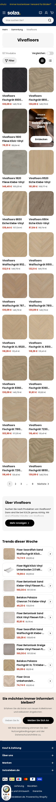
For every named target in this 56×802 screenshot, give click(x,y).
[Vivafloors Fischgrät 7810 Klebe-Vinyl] (14, 409)
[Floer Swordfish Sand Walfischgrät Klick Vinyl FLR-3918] (9, 554)
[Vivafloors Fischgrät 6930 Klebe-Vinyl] (14, 80)
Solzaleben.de (17, 796)
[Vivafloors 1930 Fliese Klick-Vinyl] (14, 121)
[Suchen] (49, 20)
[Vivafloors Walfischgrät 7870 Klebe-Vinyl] (14, 285)
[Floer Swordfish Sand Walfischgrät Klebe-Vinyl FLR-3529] (9, 633)
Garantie (37, 791)
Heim (5, 29)
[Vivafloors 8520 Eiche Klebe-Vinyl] (41, 162)
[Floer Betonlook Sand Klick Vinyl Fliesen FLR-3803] (9, 617)
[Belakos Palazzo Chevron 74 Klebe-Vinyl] (9, 601)
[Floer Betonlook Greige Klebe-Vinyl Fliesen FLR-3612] (9, 649)
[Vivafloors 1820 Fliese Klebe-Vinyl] (14, 162)
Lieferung (19, 785)
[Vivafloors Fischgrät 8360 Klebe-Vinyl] (14, 368)
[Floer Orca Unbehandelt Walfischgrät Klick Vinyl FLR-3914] (9, 681)
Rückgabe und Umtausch (15, 791)
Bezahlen (32, 785)
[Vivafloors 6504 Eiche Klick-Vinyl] (41, 203)
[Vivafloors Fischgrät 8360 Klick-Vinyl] (41, 368)
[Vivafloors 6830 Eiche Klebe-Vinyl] (14, 203)
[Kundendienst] (40, 12)
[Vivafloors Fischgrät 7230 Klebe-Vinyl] (41, 409)
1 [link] (9, 483)
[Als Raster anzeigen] (42, 60)
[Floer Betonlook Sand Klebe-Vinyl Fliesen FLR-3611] (9, 585)
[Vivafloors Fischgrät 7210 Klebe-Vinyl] (14, 450)
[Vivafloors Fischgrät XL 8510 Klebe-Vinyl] (41, 327)
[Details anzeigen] (50, 554)
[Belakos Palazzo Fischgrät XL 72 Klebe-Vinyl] (9, 665)
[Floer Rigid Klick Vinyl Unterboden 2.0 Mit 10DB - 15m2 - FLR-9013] (9, 569)
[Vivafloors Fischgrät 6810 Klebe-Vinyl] (41, 80)
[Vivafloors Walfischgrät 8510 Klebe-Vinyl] (41, 244)
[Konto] (46, 12)
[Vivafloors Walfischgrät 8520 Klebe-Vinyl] (14, 244)
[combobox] (28, 20)
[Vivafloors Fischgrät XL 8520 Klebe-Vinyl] (14, 327)
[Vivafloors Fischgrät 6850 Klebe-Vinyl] (41, 450)
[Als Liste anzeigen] (50, 60)
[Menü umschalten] (4, 12)
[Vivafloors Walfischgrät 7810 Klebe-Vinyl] (41, 285)
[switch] (6, 797)
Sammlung (17, 29)
